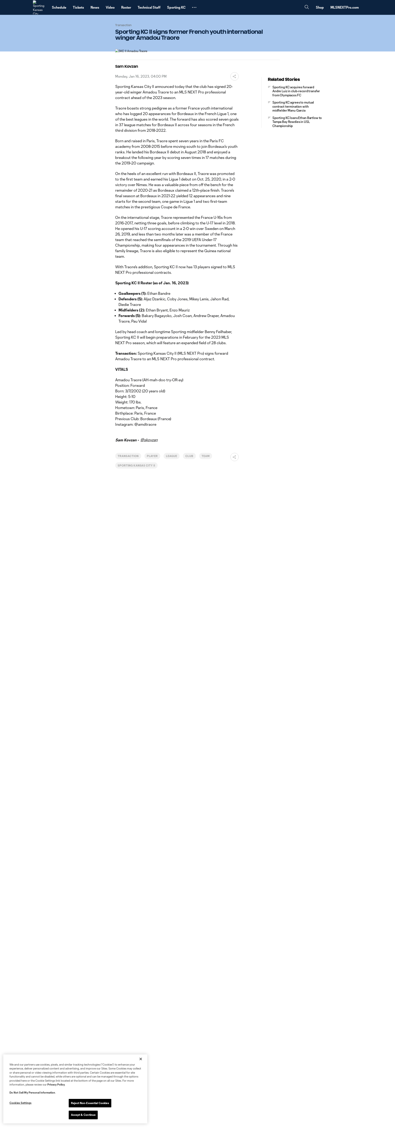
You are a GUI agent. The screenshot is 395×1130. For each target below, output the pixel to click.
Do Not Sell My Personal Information (32, 1092)
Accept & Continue (83, 1114)
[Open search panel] (306, 7)
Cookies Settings (20, 1102)
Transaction (128, 456)
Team (206, 456)
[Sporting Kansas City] (40, 7)
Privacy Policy (56, 1084)
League (171, 456)
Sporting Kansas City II (136, 465)
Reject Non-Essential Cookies (90, 1103)
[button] (194, 7)
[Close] (140, 1059)
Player (152, 456)
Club (189, 456)
